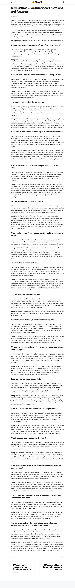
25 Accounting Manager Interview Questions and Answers (52, 567)
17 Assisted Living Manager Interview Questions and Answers (22, 567)
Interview (15, 561)
